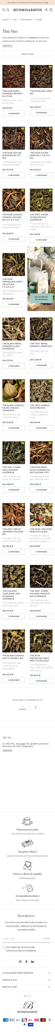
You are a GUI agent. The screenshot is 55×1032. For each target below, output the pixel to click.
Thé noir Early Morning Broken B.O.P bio (12, 93)
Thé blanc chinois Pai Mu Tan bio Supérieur (13, 408)
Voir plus (7, 46)
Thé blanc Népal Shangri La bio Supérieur (12, 346)
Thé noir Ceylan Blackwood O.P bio (12, 155)
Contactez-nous (27, 878)
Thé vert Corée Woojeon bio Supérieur (11, 469)
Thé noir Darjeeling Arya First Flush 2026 (39, 658)
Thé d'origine (26, 20)
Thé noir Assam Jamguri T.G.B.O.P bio (40, 155)
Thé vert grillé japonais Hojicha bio (12, 531)
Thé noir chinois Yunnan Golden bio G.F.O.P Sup (12, 217)
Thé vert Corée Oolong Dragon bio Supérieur (40, 593)
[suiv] (35, 706)
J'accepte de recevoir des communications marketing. (21, 949)
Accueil (5, 20)
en (30, 996)
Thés (15, 20)
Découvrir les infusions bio (41, 298)
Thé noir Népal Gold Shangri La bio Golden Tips (40, 469)
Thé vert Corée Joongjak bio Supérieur (39, 217)
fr (25, 996)
